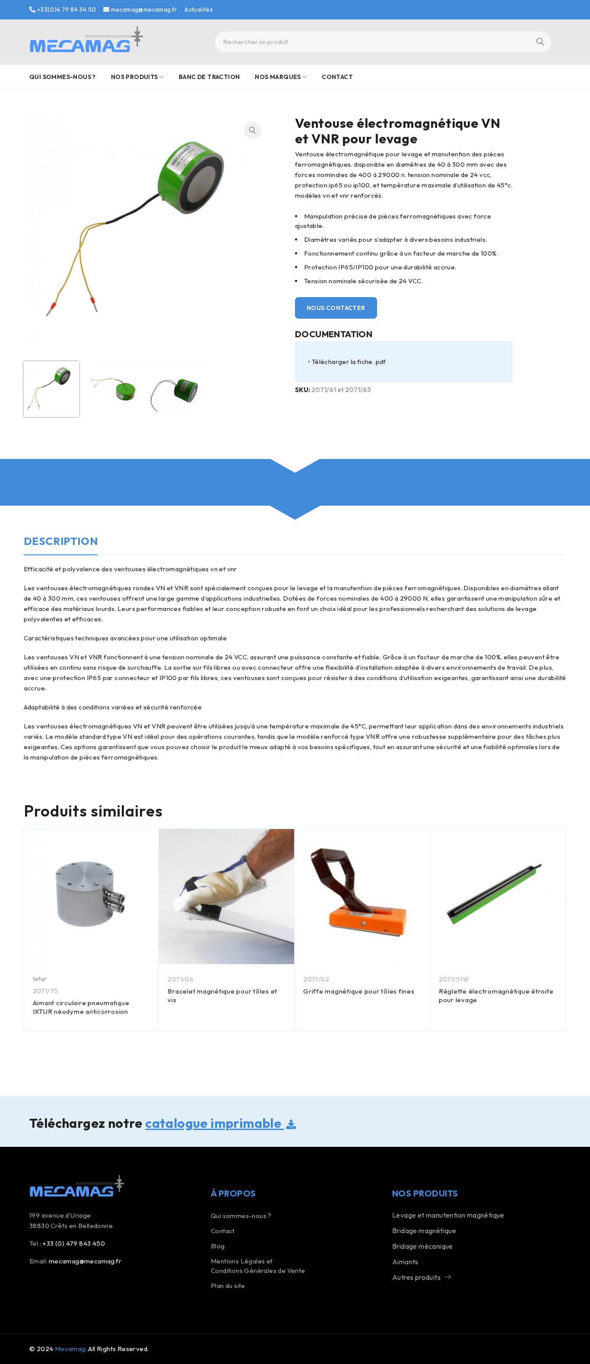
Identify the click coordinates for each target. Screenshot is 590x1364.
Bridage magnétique (424, 1230)
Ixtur (40, 979)
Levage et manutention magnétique (448, 1215)
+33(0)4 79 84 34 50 (65, 9)
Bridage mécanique (422, 1246)
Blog (218, 1246)
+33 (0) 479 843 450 (73, 1243)
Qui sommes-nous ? (241, 1216)
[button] (252, 130)
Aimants (405, 1261)
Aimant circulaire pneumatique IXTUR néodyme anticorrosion (81, 1007)
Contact (223, 1231)
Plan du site (228, 1286)
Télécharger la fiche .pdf (349, 362)
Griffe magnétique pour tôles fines (359, 991)
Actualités (198, 9)
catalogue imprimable (214, 1123)
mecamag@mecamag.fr (143, 9)
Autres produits (416, 1277)
